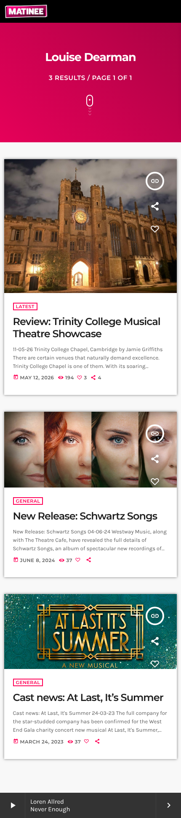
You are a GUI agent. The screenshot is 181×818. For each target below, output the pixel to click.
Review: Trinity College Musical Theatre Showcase (86, 328)
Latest (25, 306)
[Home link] (26, 11)
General (28, 501)
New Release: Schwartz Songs (85, 516)
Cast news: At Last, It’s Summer (88, 698)
